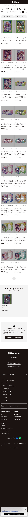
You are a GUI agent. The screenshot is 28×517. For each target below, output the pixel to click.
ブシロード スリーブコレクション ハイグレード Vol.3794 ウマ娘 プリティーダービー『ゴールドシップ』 (7, 67)
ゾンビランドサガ (7, 391)
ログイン (3, 414)
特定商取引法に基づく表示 (7, 428)
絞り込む (8, 16)
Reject (8, 514)
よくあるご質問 (17, 416)
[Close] (25, 509)
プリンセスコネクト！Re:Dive (10, 386)
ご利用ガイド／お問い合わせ (14, 337)
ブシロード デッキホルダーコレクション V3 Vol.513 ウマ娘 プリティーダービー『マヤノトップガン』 (20, 210)
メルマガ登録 (4, 419)
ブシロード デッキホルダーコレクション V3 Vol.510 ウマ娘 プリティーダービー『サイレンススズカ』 (20, 181)
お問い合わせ (17, 419)
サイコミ (5, 397)
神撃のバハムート (7, 394)
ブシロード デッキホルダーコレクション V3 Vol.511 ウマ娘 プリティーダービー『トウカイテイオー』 (7, 210)
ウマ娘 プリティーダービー (9, 389)
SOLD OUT (7, 26)
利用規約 (3, 425)
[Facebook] (17, 438)
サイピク (5, 400)
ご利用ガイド (17, 414)
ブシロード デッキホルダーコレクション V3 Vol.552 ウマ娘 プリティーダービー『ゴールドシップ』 (20, 239)
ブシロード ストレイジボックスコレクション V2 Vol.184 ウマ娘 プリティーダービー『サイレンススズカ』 (20, 96)
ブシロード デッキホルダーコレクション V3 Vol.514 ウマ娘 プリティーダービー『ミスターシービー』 (7, 239)
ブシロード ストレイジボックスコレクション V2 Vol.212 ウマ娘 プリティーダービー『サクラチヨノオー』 (7, 153)
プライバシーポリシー (6, 431)
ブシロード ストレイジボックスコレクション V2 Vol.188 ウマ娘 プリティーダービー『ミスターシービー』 (20, 124)
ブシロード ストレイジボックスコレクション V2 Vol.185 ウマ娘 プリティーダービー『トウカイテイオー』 (7, 124)
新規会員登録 (4, 416)
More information (14, 511)
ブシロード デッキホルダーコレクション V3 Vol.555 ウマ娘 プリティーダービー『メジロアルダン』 (20, 267)
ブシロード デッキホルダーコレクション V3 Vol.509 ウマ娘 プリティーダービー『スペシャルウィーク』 (7, 181)
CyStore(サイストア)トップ (6, 5)
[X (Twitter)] (14, 438)
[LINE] (20, 438)
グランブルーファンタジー (9, 380)
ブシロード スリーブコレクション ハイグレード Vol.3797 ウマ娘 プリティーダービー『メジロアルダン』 (7, 96)
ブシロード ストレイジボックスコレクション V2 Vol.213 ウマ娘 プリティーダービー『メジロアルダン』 (20, 153)
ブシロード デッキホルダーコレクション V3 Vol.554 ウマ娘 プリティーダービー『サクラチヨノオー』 (7, 267)
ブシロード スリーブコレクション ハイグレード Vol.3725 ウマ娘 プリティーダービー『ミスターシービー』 (20, 39)
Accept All (19, 514)
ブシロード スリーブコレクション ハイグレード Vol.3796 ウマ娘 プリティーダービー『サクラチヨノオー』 (20, 67)
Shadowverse (6, 383)
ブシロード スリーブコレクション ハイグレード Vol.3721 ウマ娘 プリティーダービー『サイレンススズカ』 (7, 39)
